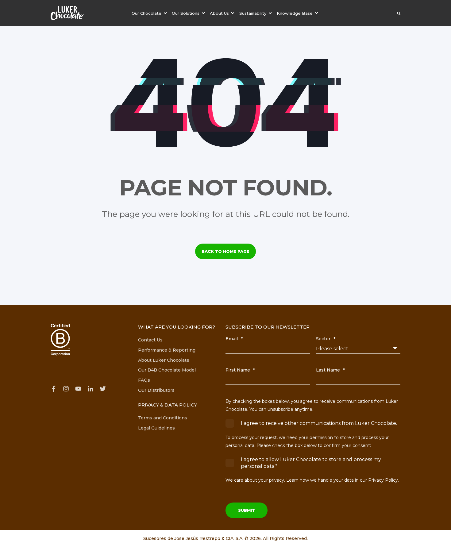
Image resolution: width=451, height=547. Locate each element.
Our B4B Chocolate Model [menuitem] (167, 370)
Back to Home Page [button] (225, 251)
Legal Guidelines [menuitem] (156, 428)
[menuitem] (150, 13)
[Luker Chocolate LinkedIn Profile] (90, 389)
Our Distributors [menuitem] (156, 390)
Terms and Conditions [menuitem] (162, 418)
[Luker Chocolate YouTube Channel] (78, 389)
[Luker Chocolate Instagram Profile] (66, 389)
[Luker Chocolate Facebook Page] (55, 389)
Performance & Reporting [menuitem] (166, 350)
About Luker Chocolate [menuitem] (163, 360)
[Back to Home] (67, 13)
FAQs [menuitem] (144, 380)
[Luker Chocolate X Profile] (103, 389)
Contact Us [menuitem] (150, 340)
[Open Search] (398, 13)
